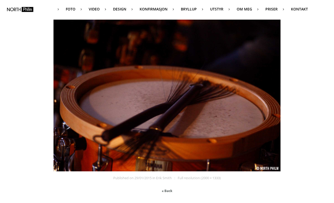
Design (119, 9)
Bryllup (189, 9)
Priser (271, 9)
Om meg (244, 9)
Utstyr (216, 9)
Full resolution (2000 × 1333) (199, 178)
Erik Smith (164, 178)
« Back (167, 190)
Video (94, 9)
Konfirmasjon (154, 9)
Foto (70, 9)
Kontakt (299, 9)
